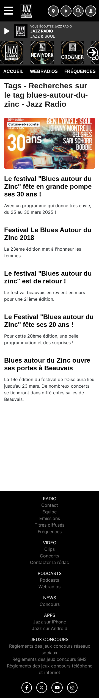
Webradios (44, 71)
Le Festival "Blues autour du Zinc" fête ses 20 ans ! (49, 320)
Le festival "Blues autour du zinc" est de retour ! (48, 277)
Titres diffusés (49, 525)
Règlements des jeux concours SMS (49, 659)
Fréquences (80, 71)
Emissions (49, 518)
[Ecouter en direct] (66, 11)
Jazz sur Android (49, 628)
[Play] (7, 31)
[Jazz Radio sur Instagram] (72, 687)
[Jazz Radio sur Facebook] (26, 687)
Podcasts (49, 580)
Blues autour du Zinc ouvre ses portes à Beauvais (47, 364)
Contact (49, 505)
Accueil (13, 71)
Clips (49, 549)
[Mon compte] (90, 11)
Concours (50, 604)
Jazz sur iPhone (49, 622)
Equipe (49, 511)
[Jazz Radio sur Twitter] (41, 687)
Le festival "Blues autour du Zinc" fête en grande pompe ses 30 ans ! (48, 186)
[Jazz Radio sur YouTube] (57, 687)
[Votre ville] (53, 11)
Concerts (49, 556)
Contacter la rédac (49, 562)
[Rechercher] (78, 11)
